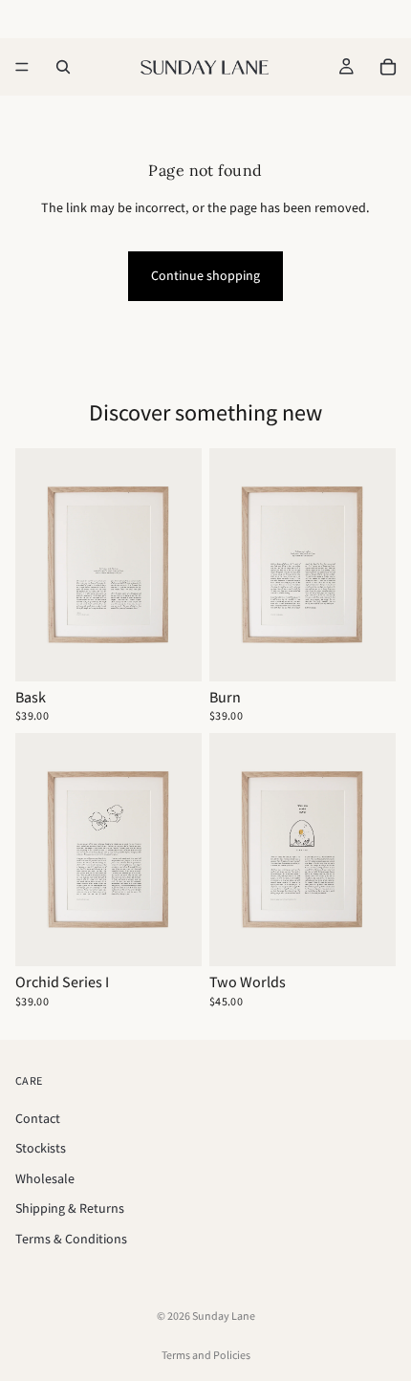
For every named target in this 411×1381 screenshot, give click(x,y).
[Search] (63, 67)
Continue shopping (205, 275)
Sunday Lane (223, 1315)
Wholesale (45, 1177)
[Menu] (22, 67)
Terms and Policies (206, 1355)
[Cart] (388, 67)
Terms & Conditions (71, 1238)
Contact (37, 1117)
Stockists (40, 1147)
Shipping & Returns (69, 1208)
